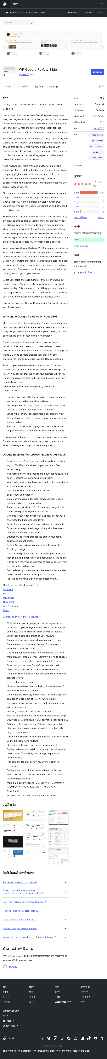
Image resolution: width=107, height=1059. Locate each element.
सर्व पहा (101, 217)
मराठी (11, 1038)
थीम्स (31, 991)
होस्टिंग (5, 996)
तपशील (9, 86)
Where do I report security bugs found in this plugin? (29, 937)
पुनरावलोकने (23, 86)
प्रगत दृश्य (78, 165)
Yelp (5, 593)
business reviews (95, 135)
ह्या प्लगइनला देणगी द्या (83, 272)
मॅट (5, 1015)
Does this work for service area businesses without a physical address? (23, 891)
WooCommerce (11, 606)
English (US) (98, 128)
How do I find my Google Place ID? (21, 910)
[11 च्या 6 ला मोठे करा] (42, 826)
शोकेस (31, 987)
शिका (57, 987)
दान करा (86, 996)
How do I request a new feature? (20, 928)
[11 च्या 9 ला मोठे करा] (65, 813)
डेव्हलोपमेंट (53, 86)
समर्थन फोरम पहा (81, 246)
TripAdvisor (8, 597)
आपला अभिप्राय (80, 217)
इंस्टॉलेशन (39, 86)
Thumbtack (8, 602)
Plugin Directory (10, 12)
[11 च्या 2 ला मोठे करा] (19, 826)
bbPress (8, 1020)
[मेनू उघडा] (102, 4)
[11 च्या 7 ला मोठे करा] (42, 836)
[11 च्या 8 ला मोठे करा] (42, 847)
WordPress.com (12, 1010)
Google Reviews (96, 146)
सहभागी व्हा (85, 987)
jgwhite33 (24, 74)
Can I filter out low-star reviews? (19, 919)
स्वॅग (82, 1001)
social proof (98, 152)
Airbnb (6, 610)
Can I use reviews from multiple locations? (24, 902)
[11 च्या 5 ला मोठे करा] (42, 813)
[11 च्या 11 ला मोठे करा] (65, 851)
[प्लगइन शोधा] (32, 22)
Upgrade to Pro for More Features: (21, 616)
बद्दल (4, 987)
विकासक (58, 996)
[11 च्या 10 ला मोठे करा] (65, 831)
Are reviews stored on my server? (20, 882)
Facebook (8, 589)
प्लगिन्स (32, 996)
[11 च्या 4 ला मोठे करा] (19, 853)
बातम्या (5, 991)
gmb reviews (97, 140)
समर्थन (101, 86)
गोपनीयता (6, 1001)
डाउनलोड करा (97, 72)
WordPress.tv (63, 1001)
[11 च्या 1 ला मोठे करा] (19, 813)
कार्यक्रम (84, 991)
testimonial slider (96, 158)
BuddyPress (10, 1025)
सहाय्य (57, 991)
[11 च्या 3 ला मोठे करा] (19, 840)
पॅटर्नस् (31, 1001)
